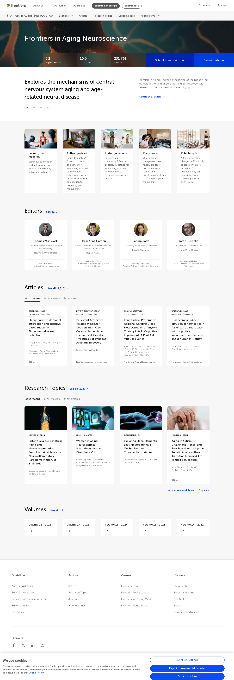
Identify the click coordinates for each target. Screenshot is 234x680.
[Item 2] (41, 107)
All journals (60, 5)
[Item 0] (27, 107)
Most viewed (52, 298)
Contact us (181, 599)
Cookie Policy (36, 672)
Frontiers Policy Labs (133, 592)
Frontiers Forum (130, 586)
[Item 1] (34, 107)
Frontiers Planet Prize (134, 605)
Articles (83, 15)
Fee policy (18, 612)
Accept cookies (187, 676)
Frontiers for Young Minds (136, 599)
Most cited (70, 298)
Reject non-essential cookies (187, 668)
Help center (181, 586)
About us (38, 5)
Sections (64, 15)
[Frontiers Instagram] (42, 645)
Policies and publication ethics (30, 599)
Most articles (72, 398)
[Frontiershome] (17, 6)
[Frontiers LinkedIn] (33, 645)
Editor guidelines (22, 605)
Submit (178, 605)
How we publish (78, 605)
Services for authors (24, 592)
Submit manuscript (106, 5)
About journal (149, 15)
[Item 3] (48, 107)
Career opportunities (186, 612)
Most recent (32, 298)
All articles (79, 5)
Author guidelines (22, 586)
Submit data (132, 5)
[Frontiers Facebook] (14, 645)
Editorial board (126, 15)
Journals (73, 599)
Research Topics (103, 15)
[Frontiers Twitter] (23, 645)
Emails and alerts (184, 592)
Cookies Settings (187, 660)
